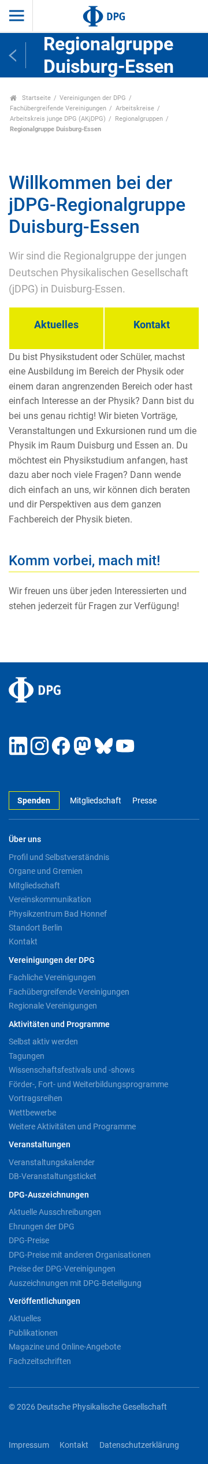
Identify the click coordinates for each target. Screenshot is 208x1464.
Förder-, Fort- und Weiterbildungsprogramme (88, 1084)
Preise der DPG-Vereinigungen (62, 1268)
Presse (144, 801)
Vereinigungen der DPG (93, 98)
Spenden (33, 801)
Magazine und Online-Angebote (65, 1346)
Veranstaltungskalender (52, 1162)
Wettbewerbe (32, 1112)
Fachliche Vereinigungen (52, 977)
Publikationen (33, 1332)
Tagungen (26, 1056)
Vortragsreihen (35, 1098)
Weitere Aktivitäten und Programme (72, 1126)
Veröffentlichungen (44, 1301)
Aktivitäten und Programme (59, 1024)
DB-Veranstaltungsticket (52, 1176)
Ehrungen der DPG (42, 1226)
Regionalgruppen (139, 119)
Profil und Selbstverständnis (59, 857)
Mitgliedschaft (95, 801)
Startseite (35, 98)
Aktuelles (25, 1318)
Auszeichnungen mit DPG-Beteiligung (75, 1283)
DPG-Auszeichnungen (49, 1195)
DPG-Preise (29, 1240)
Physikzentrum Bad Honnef (58, 913)
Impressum (29, 1445)
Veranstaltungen (39, 1145)
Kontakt (23, 941)
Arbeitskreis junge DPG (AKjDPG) (58, 119)
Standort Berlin (35, 927)
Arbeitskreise (135, 108)
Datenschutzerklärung (139, 1445)
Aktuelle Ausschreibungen (55, 1212)
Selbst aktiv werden (43, 1041)
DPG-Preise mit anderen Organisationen (80, 1254)
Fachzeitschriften (40, 1361)
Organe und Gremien (46, 871)
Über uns (25, 839)
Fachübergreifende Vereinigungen (58, 108)
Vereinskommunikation (50, 899)
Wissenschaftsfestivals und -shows (72, 1069)
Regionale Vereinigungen (53, 1005)
